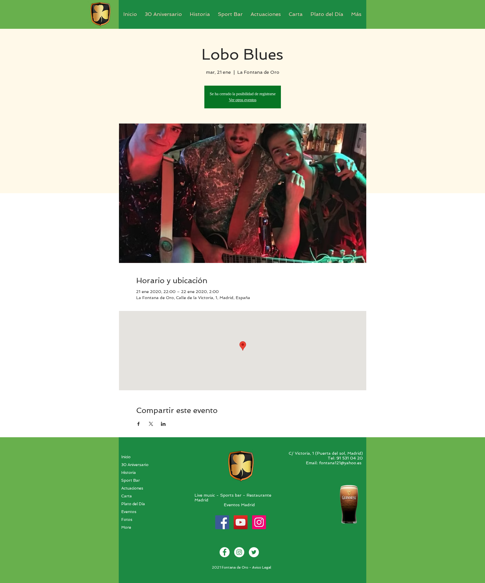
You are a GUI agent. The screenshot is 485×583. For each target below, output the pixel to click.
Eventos (128, 511)
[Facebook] (222, 522)
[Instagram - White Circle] (239, 552)
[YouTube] (241, 522)
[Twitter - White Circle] (254, 552)
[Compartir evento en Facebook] (138, 424)
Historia (128, 472)
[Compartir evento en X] (151, 424)
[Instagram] (259, 522)
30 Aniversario (135, 465)
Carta (126, 496)
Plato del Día (133, 504)
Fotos (126, 519)
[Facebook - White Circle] (225, 552)
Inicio (126, 457)
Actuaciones (132, 488)
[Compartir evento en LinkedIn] (163, 424)
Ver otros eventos (242, 100)
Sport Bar (130, 480)
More (126, 527)
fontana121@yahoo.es (340, 462)
